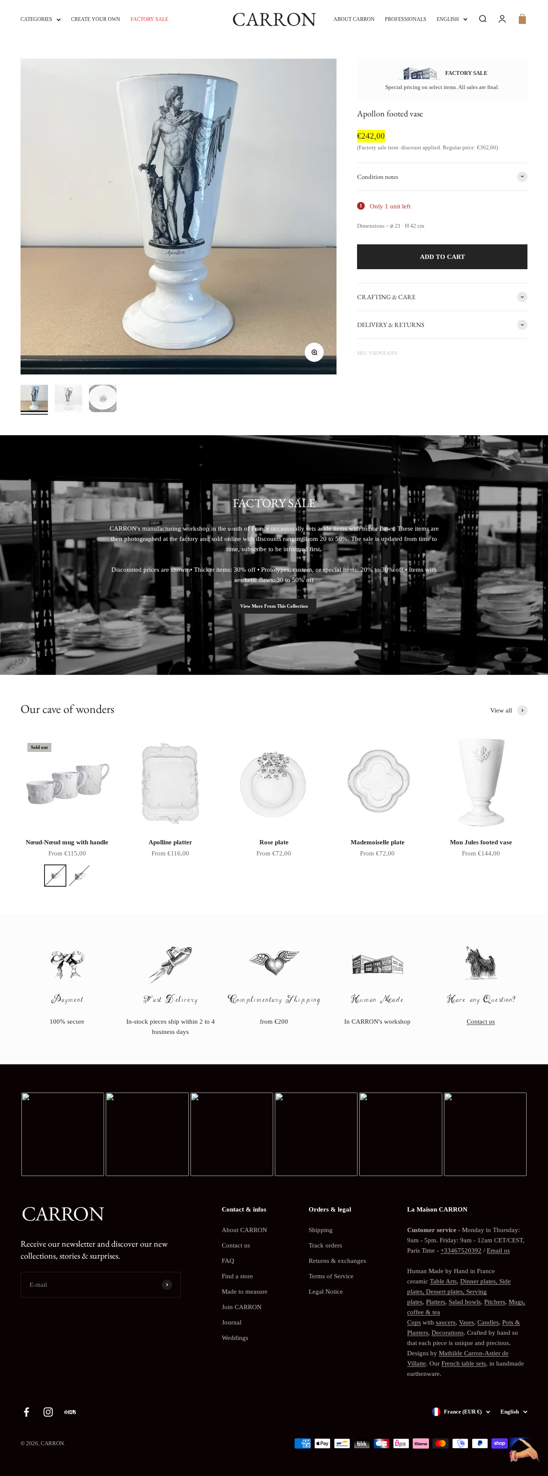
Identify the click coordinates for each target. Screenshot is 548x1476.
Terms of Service (331, 1276)
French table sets (463, 1363)
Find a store (237, 1276)
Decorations (448, 1332)
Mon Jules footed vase (481, 842)
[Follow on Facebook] (26, 1412)
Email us (498, 1250)
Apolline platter (170, 842)
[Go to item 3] (102, 400)
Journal (231, 1322)
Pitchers (494, 1301)
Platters (435, 1301)
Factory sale (149, 19)
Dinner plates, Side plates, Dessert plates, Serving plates (459, 1291)
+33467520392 (461, 1250)
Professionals (405, 19)
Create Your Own (95, 19)
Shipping (321, 1230)
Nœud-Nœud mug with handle (67, 842)
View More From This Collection (274, 606)
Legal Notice (326, 1291)
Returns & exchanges (337, 1260)
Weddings (235, 1337)
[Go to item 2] (68, 400)
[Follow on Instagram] (48, 1412)
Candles (488, 1322)
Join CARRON (242, 1307)
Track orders (325, 1245)
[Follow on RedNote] (70, 1412)
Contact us (481, 1021)
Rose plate (274, 842)
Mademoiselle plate (378, 842)
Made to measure (245, 1291)
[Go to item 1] (34, 400)
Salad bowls (465, 1301)
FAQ (228, 1260)
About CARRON (354, 19)
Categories (36, 19)
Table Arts (443, 1281)
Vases (466, 1322)
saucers (446, 1322)
